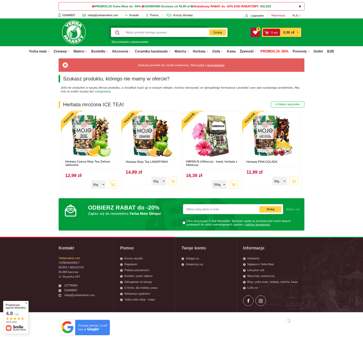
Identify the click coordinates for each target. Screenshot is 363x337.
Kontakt (134, 15)
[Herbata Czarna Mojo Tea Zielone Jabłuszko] (91, 136)
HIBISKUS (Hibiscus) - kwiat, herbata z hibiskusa (211, 163)
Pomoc (154, 15)
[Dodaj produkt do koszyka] (112, 184)
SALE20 (265, 6)
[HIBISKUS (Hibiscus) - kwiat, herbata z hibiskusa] (212, 136)
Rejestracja (278, 15)
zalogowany (102, 91)
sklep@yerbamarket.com (103, 15)
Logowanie (257, 15)
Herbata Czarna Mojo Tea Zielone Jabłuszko (87, 163)
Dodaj (270, 209)
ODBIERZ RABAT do (124, 210)
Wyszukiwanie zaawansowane (130, 41)
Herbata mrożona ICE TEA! (181, 104)
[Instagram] (260, 300)
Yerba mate (38, 51)
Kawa (231, 51)
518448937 (68, 15)
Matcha (180, 51)
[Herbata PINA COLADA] (272, 136)
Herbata (199, 51)
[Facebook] (248, 300)
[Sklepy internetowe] (288, 321)
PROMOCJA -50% (274, 51)
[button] (298, 15)
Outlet (318, 51)
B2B (330, 51)
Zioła (216, 51)
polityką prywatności (258, 224)
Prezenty (300, 51)
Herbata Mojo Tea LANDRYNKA (147, 161)
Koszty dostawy (183, 15)
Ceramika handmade (151, 51)
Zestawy (60, 51)
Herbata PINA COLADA (261, 161)
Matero (79, 51)
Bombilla (98, 51)
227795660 (71, 285)
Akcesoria (120, 51)
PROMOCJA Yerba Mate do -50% (118, 6)
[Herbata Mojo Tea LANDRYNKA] (151, 136)
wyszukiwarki (215, 65)
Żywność (247, 51)
